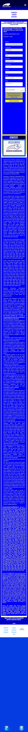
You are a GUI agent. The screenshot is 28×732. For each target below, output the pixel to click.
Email (6, 75)
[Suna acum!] (6, 728)
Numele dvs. (8, 64)
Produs (7, 41)
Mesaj (6, 81)
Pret (6, 53)
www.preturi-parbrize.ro (10, 507)
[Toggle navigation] (25, 5)
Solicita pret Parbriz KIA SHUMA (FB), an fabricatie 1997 (13, 30)
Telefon (7, 69)
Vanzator (7, 58)
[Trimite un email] (21, 728)
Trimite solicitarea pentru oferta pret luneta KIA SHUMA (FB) (14, 95)
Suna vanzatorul (14, 101)
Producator (8, 47)
